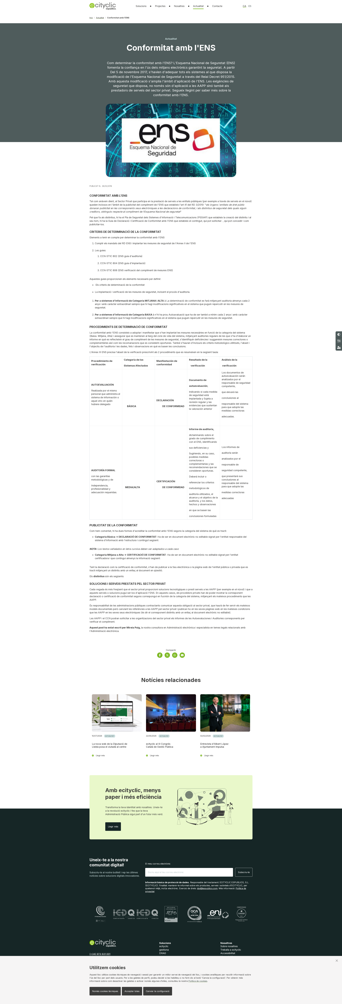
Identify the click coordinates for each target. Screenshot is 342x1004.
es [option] (249, 6)
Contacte (217, 6)
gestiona (164, 949)
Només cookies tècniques (105, 991)
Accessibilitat (227, 953)
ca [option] (244, 6)
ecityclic (163, 946)
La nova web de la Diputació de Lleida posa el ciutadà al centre (109, 745)
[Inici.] (103, 6)
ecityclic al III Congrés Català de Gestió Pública (159, 745)
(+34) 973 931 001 (100, 954)
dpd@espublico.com (207, 888)
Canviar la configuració (157, 991)
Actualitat (198, 6)
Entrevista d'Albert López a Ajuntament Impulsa (214, 745)
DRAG (162, 953)
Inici (91, 18)
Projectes (160, 6)
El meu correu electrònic (157, 863)
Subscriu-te (244, 872)
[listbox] (141, 6)
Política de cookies (197, 981)
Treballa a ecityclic (230, 949)
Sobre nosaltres (229, 946)
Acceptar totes (132, 991)
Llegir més (114, 826)
